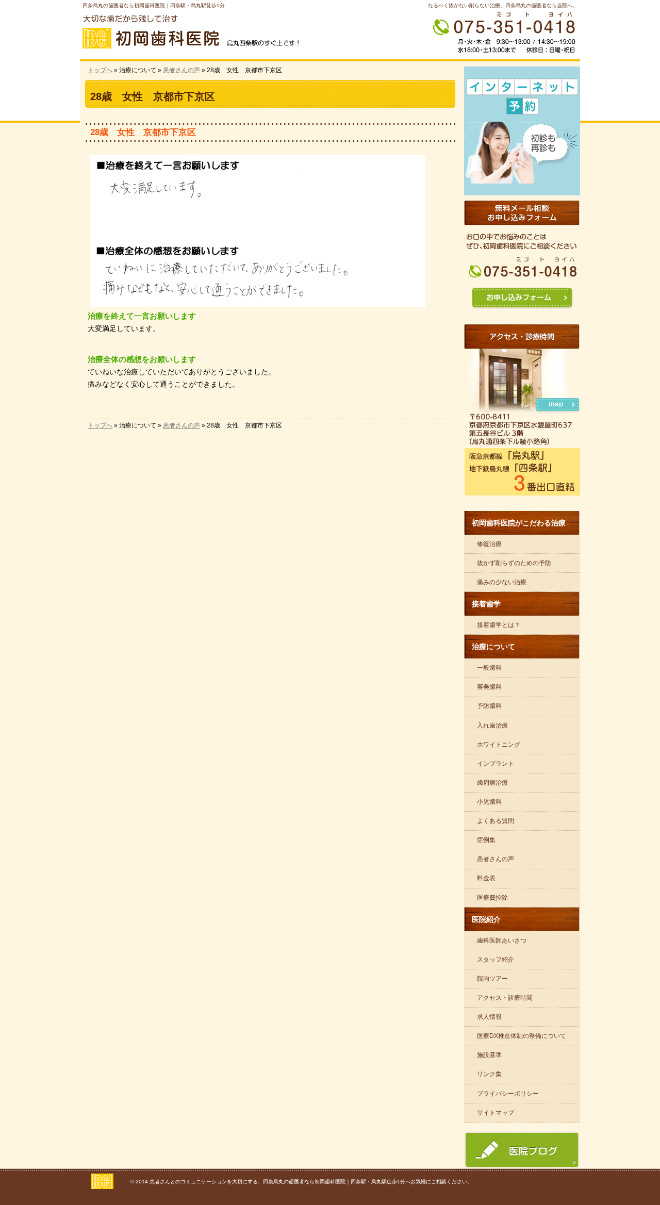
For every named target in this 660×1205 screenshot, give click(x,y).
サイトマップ (495, 1112)
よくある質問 (495, 820)
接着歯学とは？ (498, 625)
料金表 (486, 878)
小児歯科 (489, 801)
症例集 (486, 840)
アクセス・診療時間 (505, 997)
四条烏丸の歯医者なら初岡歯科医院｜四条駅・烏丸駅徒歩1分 (153, 5)
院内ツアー (492, 978)
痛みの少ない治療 (501, 582)
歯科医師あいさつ (501, 940)
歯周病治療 (492, 782)
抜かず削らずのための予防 (514, 563)
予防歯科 (489, 705)
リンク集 (489, 1074)
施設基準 (489, 1055)
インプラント (495, 763)
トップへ (100, 70)
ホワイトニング (498, 744)
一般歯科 (489, 667)
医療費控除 (492, 897)
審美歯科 (489, 686)
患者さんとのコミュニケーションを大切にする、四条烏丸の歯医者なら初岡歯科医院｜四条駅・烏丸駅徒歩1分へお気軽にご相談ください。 (311, 1181)
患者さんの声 (181, 70)
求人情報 (489, 1016)
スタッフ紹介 (495, 959)
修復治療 (489, 544)
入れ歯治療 (492, 725)
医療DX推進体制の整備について (521, 1035)
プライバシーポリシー (508, 1093)
